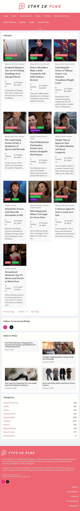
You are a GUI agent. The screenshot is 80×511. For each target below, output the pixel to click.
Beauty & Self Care (11, 55)
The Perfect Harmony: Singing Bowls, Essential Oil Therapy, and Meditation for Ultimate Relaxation (20, 345)
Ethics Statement (72, 491)
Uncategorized (9, 436)
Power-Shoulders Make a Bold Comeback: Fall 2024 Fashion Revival (39, 73)
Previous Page (8, 312)
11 (27, 312)
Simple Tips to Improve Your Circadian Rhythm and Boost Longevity (64, 146)
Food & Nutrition (9, 414)
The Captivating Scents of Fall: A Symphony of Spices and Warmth (15, 144)
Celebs (33, 127)
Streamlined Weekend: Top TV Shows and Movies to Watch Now (14, 277)
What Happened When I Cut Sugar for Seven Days (39, 214)
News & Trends (35, 130)
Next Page (35, 312)
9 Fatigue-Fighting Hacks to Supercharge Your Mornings (58, 358)
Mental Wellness (9, 428)
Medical (6, 425)
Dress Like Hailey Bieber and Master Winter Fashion (58, 384)
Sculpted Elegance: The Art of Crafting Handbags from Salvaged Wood (14, 72)
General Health (60, 127)
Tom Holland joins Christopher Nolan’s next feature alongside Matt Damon (39, 148)
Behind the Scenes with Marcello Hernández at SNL (14, 212)
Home (5, 16)
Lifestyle (8, 58)
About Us (75, 487)
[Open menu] (40, 29)
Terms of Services (72, 501)
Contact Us (74, 496)
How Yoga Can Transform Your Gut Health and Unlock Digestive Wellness (21, 384)
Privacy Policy (73, 506)
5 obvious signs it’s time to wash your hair (64, 212)
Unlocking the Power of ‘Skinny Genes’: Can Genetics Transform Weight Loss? (64, 75)
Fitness (6, 410)
